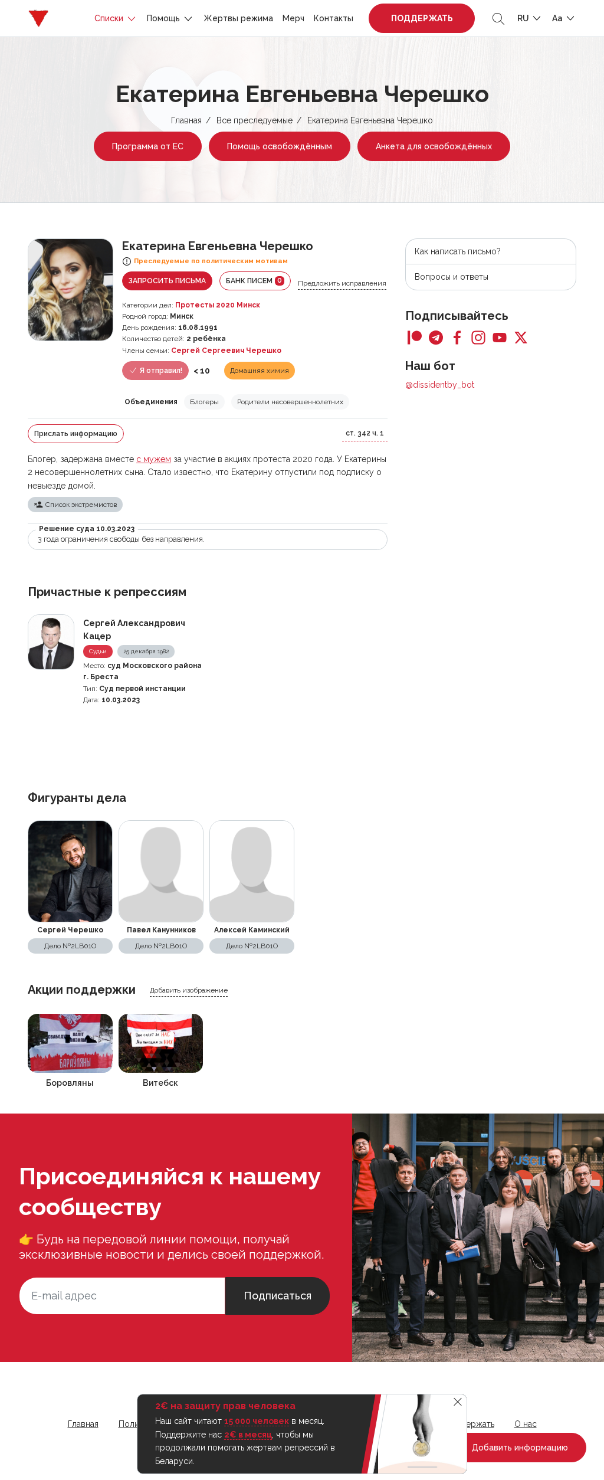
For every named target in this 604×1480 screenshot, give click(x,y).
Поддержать (422, 18)
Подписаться (277, 1295)
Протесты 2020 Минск (217, 305)
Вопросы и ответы (451, 276)
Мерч (293, 18)
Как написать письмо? (458, 251)
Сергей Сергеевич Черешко (226, 350)
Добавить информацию (519, 1447)
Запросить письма (167, 281)
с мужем (153, 459)
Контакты (333, 18)
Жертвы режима (238, 18)
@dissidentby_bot (439, 384)
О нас (525, 1424)
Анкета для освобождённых (434, 146)
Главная (186, 120)
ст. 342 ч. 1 (365, 433)
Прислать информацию (75, 434)
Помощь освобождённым (279, 146)
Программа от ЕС (147, 146)
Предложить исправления (342, 283)
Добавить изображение (189, 990)
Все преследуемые (254, 120)
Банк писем (254, 280)
